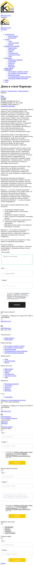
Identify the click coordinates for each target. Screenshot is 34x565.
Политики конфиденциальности (16, 454)
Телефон (4, 442)
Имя (3, 433)
